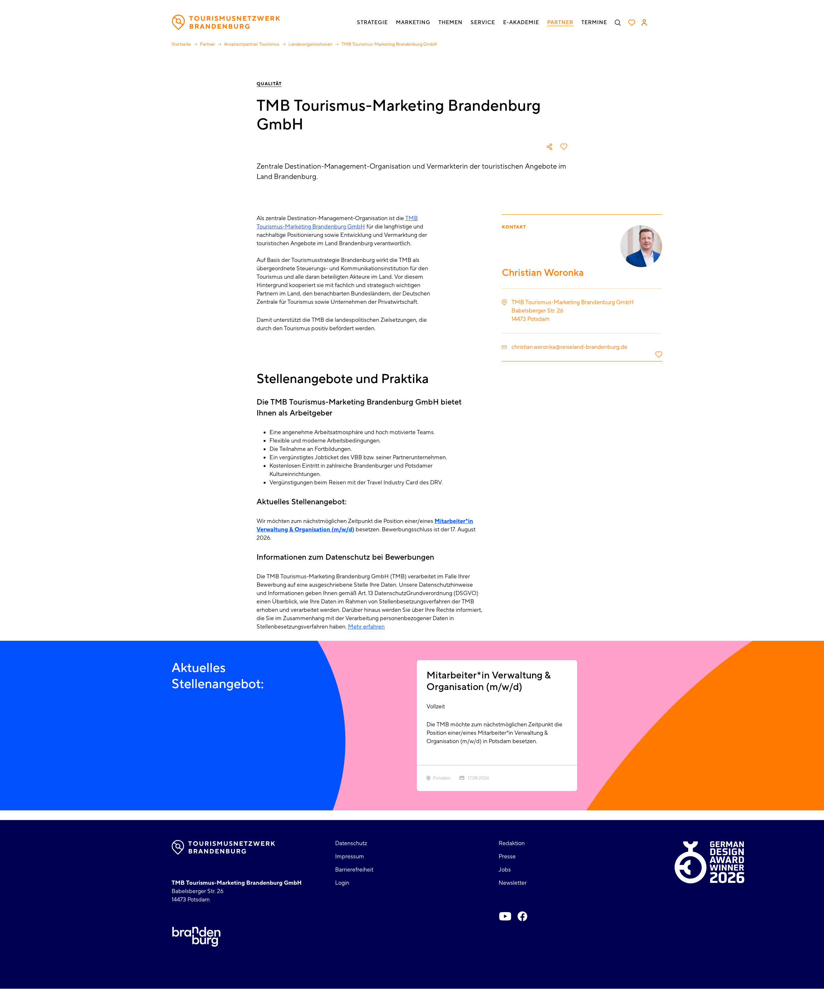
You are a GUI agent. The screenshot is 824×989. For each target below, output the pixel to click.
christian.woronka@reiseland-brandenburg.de (569, 347)
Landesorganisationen (310, 44)
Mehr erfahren (366, 626)
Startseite (181, 44)
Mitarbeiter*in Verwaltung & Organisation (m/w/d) (488, 681)
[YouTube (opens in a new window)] (505, 916)
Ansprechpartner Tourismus (251, 44)
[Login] (644, 22)
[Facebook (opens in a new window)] (522, 916)
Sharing (549, 147)
